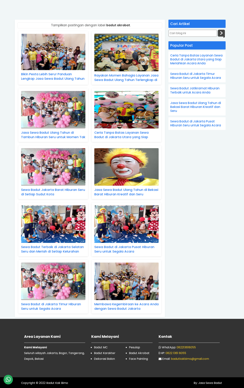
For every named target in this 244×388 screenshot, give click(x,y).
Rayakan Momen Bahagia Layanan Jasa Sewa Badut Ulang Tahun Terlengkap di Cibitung (126, 78)
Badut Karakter (104, 353)
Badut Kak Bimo (57, 383)
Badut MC (101, 347)
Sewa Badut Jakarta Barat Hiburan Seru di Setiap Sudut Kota (53, 191)
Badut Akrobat (139, 353)
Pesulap (134, 347)
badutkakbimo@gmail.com (190, 359)
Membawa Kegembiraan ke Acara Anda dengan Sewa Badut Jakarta (126, 306)
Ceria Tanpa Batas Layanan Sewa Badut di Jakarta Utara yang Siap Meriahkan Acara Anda (121, 135)
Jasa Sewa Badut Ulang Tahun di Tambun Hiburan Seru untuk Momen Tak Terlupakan (53, 135)
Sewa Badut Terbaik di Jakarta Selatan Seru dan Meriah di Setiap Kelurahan (52, 249)
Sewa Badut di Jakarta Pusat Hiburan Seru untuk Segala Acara (124, 249)
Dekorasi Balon (104, 359)
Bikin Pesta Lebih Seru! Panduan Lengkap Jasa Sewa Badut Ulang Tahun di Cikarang (52, 77)
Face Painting (138, 359)
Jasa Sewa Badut (210, 383)
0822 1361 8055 (176, 353)
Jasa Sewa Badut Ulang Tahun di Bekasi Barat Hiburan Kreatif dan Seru (126, 191)
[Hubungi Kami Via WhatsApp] (8, 379)
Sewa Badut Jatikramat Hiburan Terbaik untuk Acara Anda (195, 90)
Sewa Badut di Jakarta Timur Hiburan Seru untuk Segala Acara (51, 306)
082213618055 (186, 347)
